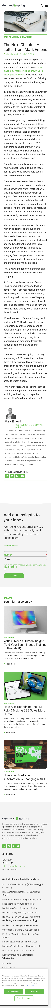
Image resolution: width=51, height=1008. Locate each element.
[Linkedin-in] (4, 846)
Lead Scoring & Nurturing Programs (18, 904)
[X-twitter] (9, 846)
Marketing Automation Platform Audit (19, 941)
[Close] (45, 972)
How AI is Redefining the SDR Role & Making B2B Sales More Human (24, 710)
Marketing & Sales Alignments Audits (19, 908)
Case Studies (8, 967)
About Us (6, 963)
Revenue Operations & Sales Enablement (21, 917)
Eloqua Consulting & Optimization (18, 955)
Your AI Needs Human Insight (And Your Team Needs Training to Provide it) (25, 644)
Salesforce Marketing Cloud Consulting (20, 930)
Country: (25, 555)
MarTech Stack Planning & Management (21, 946)
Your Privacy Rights (24, 998)
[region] (24, 987)
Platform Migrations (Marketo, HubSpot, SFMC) (21, 936)
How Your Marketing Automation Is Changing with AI (25, 777)
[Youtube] (18, 846)
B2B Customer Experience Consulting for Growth (21, 893)
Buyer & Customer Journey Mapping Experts (23, 899)
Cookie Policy (29, 985)
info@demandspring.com (14, 866)
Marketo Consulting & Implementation (20, 925)
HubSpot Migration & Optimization (18, 950)
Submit (14, 576)
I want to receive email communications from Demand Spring (25, 566)
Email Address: (25, 545)
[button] (42, 6)
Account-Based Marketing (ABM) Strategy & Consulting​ (22, 886)
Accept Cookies (13, 991)
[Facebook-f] (14, 846)
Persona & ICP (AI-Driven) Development (20, 912)
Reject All (34, 991)
